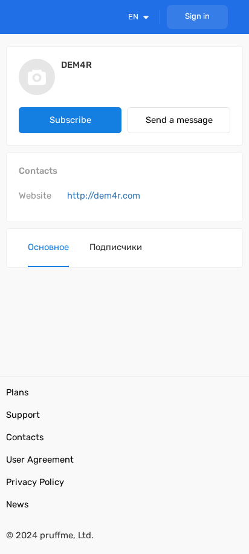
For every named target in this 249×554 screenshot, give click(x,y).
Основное (48, 247)
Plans (17, 392)
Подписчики (115, 247)
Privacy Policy (35, 482)
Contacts (25, 437)
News (17, 504)
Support (23, 414)
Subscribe (70, 119)
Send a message (179, 119)
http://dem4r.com (103, 195)
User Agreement (40, 459)
